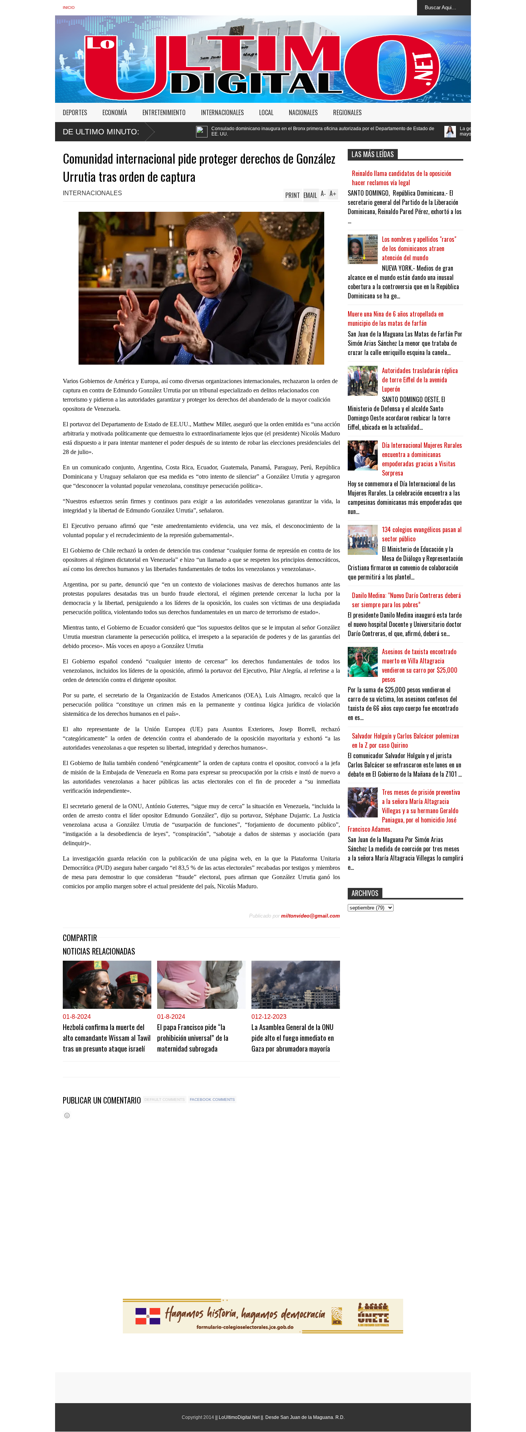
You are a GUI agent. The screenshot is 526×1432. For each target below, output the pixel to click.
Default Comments (164, 1099)
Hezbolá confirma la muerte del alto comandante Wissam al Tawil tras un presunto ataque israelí (107, 1037)
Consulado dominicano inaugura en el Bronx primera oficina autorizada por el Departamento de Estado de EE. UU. (229, 131)
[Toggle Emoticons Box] (67, 1115)
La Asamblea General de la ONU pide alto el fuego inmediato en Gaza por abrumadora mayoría (292, 1037)
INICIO (69, 7)
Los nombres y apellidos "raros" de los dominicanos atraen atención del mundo (419, 248)
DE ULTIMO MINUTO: (101, 131)
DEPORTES (75, 112)
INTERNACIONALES (222, 112)
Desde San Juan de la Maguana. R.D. (305, 1417)
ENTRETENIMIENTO (164, 112)
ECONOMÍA (114, 112)
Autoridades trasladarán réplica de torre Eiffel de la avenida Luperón (420, 380)
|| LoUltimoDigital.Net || (239, 1417)
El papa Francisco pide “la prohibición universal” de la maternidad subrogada (192, 1037)
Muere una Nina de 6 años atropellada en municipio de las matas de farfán (396, 318)
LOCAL (266, 112)
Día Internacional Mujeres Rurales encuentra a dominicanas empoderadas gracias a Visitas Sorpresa (422, 458)
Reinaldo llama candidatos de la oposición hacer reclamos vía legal (401, 178)
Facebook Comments (212, 1099)
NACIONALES (303, 112)
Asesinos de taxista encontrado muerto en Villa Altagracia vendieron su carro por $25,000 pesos (419, 665)
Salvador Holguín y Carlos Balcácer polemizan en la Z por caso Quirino (405, 740)
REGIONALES (347, 112)
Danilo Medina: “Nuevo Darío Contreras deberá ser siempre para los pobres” (406, 600)
